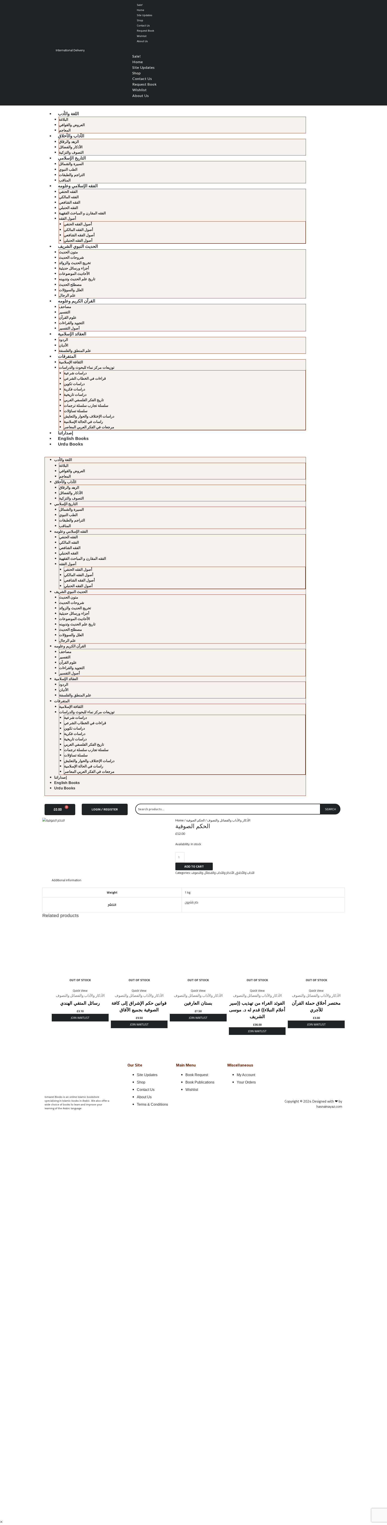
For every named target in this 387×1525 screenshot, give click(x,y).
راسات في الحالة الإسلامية (83, 422)
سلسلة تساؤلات (75, 411)
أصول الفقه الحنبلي (78, 240)
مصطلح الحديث (70, 284)
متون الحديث (68, 252)
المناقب (65, 180)
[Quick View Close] (1, 1522)
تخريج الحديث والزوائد (75, 263)
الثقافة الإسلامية (71, 362)
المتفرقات (67, 356)
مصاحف (65, 307)
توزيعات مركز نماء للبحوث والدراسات (86, 367)
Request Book (145, 30)
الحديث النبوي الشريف (78, 246)
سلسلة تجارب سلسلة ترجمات (86, 405)
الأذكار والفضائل (70, 147)
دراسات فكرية (74, 389)
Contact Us (143, 25)
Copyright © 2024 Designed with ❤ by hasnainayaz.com (313, 1104)
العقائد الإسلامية (72, 334)
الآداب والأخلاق (71, 136)
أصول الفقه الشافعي (79, 235)
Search (330, 809)
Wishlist (141, 36)
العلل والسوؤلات (71, 290)
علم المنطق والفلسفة (75, 351)
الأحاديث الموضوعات (74, 274)
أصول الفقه (67, 218)
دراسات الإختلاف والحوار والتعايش (89, 416)
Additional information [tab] (66, 880)
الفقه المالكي (69, 197)
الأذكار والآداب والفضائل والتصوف (228, 820)
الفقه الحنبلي (68, 208)
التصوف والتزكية (71, 152)
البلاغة (63, 119)
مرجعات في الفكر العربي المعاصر (89, 427)
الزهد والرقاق (69, 142)
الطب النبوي (68, 169)
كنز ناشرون (191, 902)
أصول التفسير (69, 328)
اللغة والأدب (68, 113)
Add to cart (194, 866)
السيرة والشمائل (71, 164)
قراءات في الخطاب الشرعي (85, 378)
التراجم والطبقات (72, 175)
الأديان (63, 345)
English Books (73, 438)
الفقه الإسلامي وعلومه (78, 185)
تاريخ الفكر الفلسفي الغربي (84, 400)
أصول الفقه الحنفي (78, 224)
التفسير (64, 312)
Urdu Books (70, 444)
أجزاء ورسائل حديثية (74, 268)
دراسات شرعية (75, 373)
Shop (140, 20)
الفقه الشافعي (69, 202)
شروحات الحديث (71, 257)
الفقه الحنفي (68, 192)
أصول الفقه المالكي (78, 230)
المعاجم (65, 130)
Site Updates (144, 15)
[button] (231, 51)
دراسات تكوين (74, 384)
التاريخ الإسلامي (72, 158)
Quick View (80, 990)
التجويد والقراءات (71, 323)
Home (140, 10)
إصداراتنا (65, 433)
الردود (63, 340)
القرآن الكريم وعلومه (76, 301)
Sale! (140, 4)
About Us (142, 41)
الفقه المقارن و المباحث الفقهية (82, 213)
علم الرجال (67, 295)
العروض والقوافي (72, 125)
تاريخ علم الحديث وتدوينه (77, 279)
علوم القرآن (68, 317)
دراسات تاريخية (75, 394)
